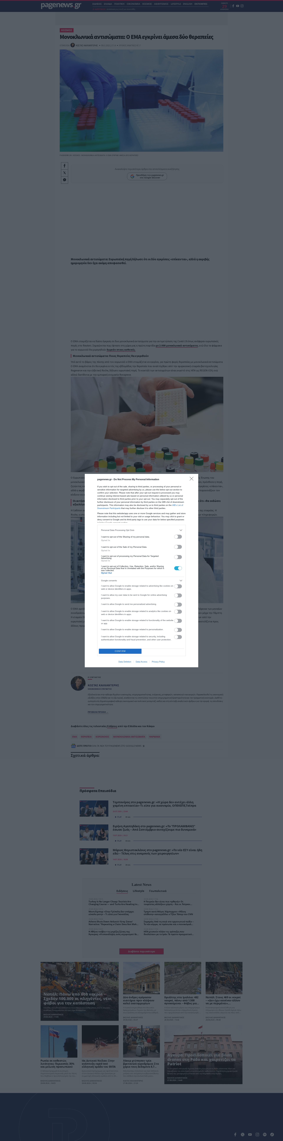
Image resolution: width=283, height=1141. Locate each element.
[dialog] (141, 570)
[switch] (178, 537)
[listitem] (141, 530)
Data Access (141, 662)
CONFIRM (120, 651)
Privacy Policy (158, 662)
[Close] (192, 479)
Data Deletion (125, 662)
